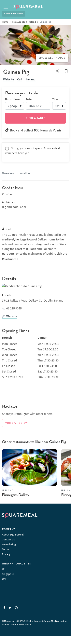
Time (55, 99)
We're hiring (9, 544)
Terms (5, 549)
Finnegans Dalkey (15, 495)
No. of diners (12, 99)
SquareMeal (28, 7)
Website (8, 79)
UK (3, 569)
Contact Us (8, 539)
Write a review (16, 423)
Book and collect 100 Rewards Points (35, 130)
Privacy (6, 554)
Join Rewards (13, 13)
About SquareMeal (13, 534)
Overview (8, 173)
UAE (4, 579)
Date (29, 99)
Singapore (8, 574)
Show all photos (52, 58)
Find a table (35, 118)
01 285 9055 (14, 308)
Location (24, 173)
